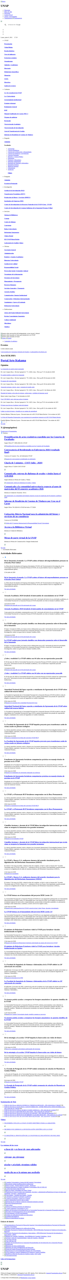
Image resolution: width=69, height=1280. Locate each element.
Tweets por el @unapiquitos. (9, 431)
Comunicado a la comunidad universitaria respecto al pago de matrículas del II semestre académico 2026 (32, 487)
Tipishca (7, 327)
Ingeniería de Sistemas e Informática (18, 163)
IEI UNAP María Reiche (11, 239)
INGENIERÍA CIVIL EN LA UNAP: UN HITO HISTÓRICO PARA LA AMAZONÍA (29, 1123)
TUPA (6, 79)
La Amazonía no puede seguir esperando (12, 369)
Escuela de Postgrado (10, 183)
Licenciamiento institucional (12, 100)
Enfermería (11, 158)
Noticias (5, 433)
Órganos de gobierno (10, 117)
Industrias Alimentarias (14, 161)
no (14, 1157)
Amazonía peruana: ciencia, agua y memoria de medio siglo (17, 387)
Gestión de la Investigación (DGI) (14, 190)
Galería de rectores (10, 86)
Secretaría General (10, 250)
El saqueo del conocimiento (8, 381)
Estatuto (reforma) (10, 103)
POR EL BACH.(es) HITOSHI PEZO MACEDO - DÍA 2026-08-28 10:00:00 (26, 1111)
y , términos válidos (20, 1164)
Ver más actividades (10, 589)
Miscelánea (7, 323)
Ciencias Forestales (13, 155)
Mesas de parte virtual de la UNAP (20, 538)
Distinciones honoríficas (11, 72)
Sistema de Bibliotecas (11, 215)
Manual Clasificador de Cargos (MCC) (16, 114)
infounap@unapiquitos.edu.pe (25, 1274)
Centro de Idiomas (10, 222)
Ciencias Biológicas (13, 150)
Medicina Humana (13, 166)
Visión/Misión (8, 47)
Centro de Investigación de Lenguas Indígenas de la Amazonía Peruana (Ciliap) (28, 208)
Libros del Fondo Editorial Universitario (16, 313)
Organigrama (8, 61)
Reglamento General (10, 107)
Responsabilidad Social (11, 267)
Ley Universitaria (9, 96)
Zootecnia (11, 169)
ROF (5, 110)
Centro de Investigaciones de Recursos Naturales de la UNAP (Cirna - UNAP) (28, 204)
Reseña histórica (9, 51)
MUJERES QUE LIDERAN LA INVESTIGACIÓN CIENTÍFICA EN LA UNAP (28, 1129)
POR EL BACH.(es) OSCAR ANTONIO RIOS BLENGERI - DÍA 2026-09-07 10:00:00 (30, 1116)
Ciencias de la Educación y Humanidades (19, 152)
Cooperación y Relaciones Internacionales (17, 299)
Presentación (8, 44)
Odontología (11, 168)
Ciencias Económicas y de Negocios (18, 153)
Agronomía (11, 148)
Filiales (10, 173)
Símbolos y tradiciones (11, 65)
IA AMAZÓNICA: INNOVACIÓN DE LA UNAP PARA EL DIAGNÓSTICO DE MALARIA (32, 1135)
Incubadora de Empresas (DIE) (14, 201)
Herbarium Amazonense (11, 232)
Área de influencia (9, 54)
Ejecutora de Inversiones (11, 278)
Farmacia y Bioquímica (14, 160)
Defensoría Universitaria (11, 306)
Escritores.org (24, 352)
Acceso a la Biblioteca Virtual (18, 527)
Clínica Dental (8, 236)
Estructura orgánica (10, 58)
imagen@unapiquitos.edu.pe (54, 1273)
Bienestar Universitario (11, 260)
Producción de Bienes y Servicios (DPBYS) (17, 197)
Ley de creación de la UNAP (13, 93)
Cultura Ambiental (10, 320)
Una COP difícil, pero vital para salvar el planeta (14, 399)
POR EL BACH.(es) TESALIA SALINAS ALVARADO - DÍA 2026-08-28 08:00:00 (29, 1113)
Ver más (3, 424)
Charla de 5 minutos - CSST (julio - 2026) (23, 463)
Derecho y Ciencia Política (15, 156)
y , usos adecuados (22, 1149)
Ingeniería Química (13, 164)
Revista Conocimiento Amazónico (14, 316)
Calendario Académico (10, 341)
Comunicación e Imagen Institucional (15, 295)
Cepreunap (7, 225)
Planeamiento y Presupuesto (12, 281)
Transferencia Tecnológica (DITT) (14, 194)
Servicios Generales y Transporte (14, 288)
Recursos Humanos (10, 285)
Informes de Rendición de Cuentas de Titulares (18, 135)
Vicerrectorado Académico (12, 124)
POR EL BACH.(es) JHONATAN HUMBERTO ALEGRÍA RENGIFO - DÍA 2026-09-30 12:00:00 (33, 1115)
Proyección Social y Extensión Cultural (16, 271)
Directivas (7, 82)
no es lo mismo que (22, 1172)
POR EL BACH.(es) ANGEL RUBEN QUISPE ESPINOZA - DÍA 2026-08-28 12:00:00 (30, 1110)
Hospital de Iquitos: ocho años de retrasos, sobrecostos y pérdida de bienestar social (24, 393)
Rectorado (7, 121)
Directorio (7, 68)
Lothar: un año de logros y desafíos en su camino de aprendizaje (19, 411)
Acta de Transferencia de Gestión (14, 131)
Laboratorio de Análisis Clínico (13, 243)
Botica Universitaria (10, 229)
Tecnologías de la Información (13, 274)
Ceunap (6, 218)
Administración (9, 253)
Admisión (7, 142)
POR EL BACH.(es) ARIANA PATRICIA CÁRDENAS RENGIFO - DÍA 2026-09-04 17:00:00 (32, 1105)
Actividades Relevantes (9, 549)
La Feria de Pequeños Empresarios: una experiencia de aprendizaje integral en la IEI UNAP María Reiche (31, 417)
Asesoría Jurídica (9, 292)
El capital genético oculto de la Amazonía (12, 375)
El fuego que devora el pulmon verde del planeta (14, 405)
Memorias (7, 75)
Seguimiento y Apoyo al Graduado (14, 302)
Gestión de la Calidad (10, 264)
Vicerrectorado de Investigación (14, 128)
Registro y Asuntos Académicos (13, 257)
